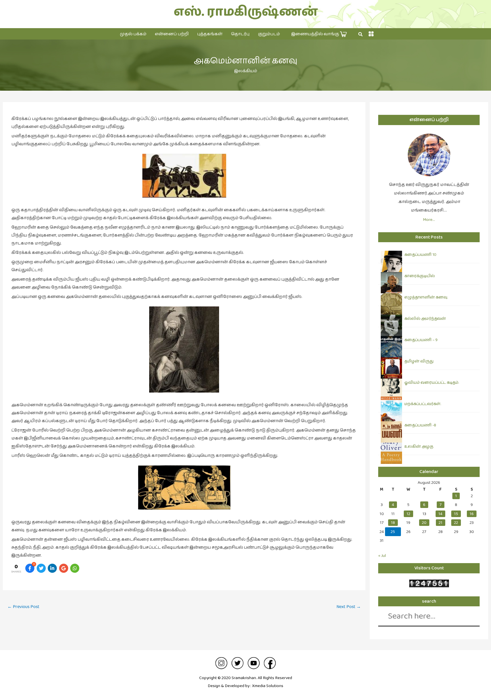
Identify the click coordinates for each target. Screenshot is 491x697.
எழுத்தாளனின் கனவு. (426, 297)
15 (456, 514)
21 (440, 522)
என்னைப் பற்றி (172, 34)
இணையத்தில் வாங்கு (315, 34)
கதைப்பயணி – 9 (421, 340)
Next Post (348, 606)
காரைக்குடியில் (419, 276)
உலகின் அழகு (418, 446)
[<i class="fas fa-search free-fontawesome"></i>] (360, 34)
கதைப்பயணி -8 (420, 425)
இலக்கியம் (245, 71)
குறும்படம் (269, 34)
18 (393, 522)
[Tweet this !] (41, 568)
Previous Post (23, 606)
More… (429, 219)
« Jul (382, 555)
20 (424, 522)
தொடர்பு (240, 34)
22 (456, 522)
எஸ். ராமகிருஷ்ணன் (246, 12)
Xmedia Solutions (267, 686)
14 (440, 514)
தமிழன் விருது (419, 361)
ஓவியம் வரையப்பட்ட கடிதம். (431, 382)
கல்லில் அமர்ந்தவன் (425, 319)
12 (408, 514)
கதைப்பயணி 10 (420, 255)
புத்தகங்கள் (209, 34)
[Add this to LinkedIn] (52, 568)
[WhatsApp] (74, 568)
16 (472, 514)
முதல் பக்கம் (133, 34)
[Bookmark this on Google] (63, 568)
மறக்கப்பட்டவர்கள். (422, 404)
